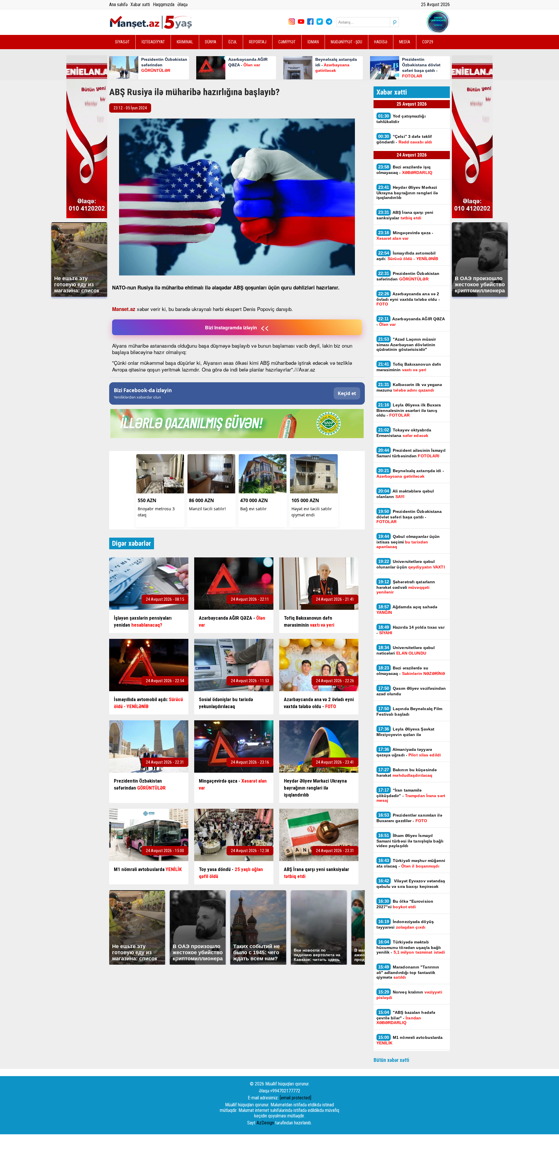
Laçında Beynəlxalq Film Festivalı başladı (409, 711)
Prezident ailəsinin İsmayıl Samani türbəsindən (410, 453)
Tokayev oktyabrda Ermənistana (403, 432)
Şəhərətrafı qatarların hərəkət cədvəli (405, 586)
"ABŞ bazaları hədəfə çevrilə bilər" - (406, 1017)
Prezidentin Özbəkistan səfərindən (408, 276)
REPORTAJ (257, 42)
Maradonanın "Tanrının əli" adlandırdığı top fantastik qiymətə (407, 972)
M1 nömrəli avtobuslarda (409, 1040)
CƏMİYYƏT (287, 42)
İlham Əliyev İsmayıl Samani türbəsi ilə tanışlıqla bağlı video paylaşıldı (410, 840)
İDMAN (313, 42)
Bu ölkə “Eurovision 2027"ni (405, 904)
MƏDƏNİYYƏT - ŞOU (346, 42)
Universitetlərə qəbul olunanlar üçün (410, 564)
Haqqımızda (163, 4)
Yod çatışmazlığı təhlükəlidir (401, 118)
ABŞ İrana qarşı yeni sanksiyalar (405, 215)
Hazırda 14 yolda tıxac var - (410, 630)
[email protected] (295, 1098)
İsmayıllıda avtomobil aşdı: (407, 255)
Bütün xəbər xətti (391, 1060)
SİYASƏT (122, 42)
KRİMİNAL (185, 42)
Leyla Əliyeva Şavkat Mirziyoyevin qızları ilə (405, 731)
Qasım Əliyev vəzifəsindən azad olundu (411, 691)
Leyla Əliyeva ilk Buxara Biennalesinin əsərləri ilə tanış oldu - (408, 409)
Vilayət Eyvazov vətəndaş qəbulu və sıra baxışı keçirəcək (410, 883)
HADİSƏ (380, 42)
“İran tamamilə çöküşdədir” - (410, 795)
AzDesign (265, 1123)
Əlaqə (182, 4)
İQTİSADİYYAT (153, 42)
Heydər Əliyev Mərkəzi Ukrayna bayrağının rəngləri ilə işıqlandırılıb (407, 192)
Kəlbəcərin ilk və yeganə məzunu (409, 387)
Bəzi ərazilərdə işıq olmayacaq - (405, 169)
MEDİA (404, 42)
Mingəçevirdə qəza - (405, 235)
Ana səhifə (118, 4)
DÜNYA (210, 42)
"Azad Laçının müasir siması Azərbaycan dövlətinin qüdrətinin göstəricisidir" (406, 344)
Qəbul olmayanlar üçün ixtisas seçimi (408, 541)
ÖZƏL (232, 42)
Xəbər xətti (140, 4)
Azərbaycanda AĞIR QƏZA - (410, 321)
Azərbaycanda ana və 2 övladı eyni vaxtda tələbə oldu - (408, 298)
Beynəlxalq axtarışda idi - (410, 473)
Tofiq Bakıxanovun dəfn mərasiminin (408, 367)
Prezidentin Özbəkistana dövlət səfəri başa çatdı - (409, 516)
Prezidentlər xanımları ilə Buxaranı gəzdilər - (409, 818)
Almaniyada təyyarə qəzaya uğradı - (408, 752)
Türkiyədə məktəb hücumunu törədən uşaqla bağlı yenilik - (410, 947)
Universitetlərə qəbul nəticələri (405, 650)
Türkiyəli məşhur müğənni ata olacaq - (410, 863)
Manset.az (123, 308)
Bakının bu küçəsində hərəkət (406, 772)
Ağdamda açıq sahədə (407, 609)
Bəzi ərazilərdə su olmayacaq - (410, 670)
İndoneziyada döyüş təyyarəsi (405, 924)
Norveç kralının (409, 994)
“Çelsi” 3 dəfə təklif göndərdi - (404, 139)
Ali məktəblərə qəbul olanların (405, 493)
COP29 (427, 42)
